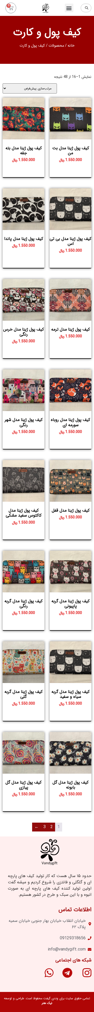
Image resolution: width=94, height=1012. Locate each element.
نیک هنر (47, 1003)
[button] (69, 8)
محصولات (56, 46)
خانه (71, 46)
